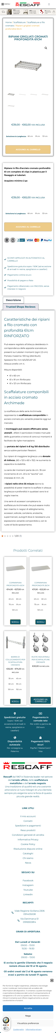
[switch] (6, 1028)
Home (8, 22)
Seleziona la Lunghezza (16, 136)
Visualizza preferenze (28, 1023)
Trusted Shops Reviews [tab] (20, 306)
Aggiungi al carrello (28, 149)
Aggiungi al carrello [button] (41, 700)
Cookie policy (18, 1029)
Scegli (15, 622)
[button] (52, 980)
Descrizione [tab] (13, 300)
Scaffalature (19, 22)
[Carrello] (49, 4)
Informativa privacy (34, 1029)
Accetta (28, 1008)
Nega (28, 1015)
